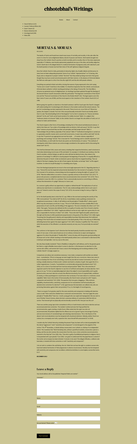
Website (39, 415)
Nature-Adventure (29, 31)
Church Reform (28, 24)
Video (25, 35)
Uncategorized (28, 33)
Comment (40, 377)
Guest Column (28, 28)
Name (38, 398)
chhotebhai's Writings (68, 8)
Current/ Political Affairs (31, 26)
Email (38, 406)
